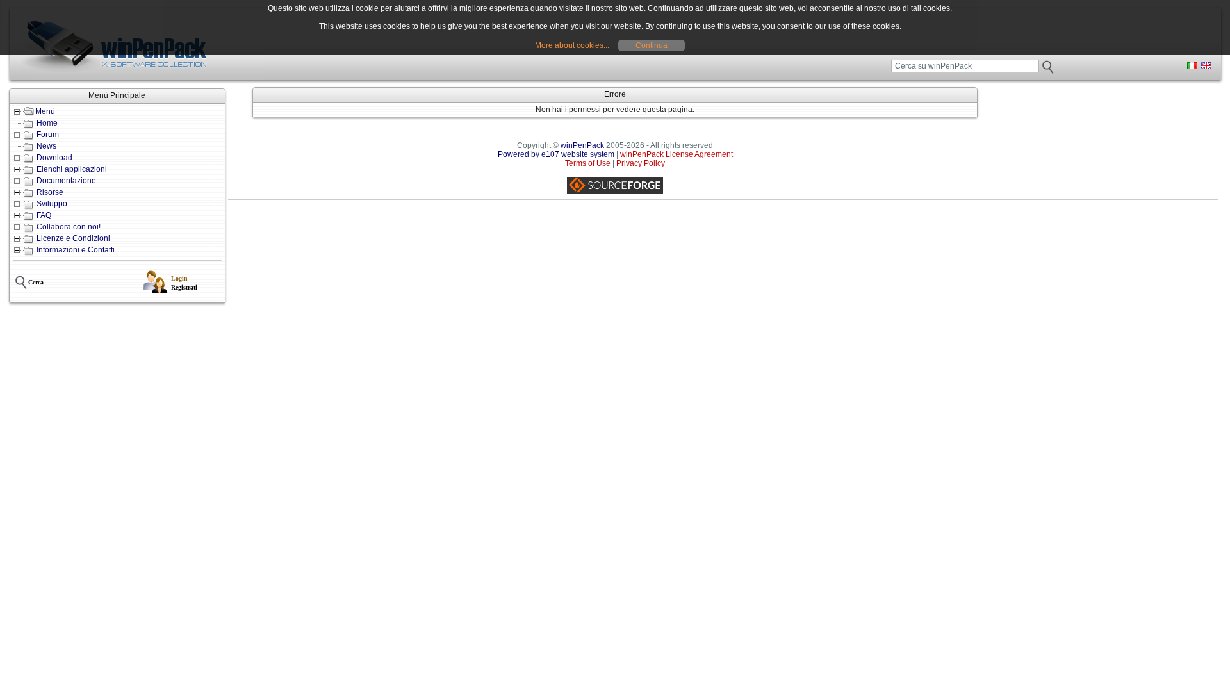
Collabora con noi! (69, 226)
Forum (48, 134)
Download (54, 157)
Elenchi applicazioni (72, 169)
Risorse (50, 192)
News (46, 146)
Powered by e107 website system (556, 154)
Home (47, 123)
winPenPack (582, 145)
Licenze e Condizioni (73, 238)
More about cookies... (572, 45)
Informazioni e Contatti (76, 249)
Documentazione (66, 180)
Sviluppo (52, 203)
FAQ (44, 215)
